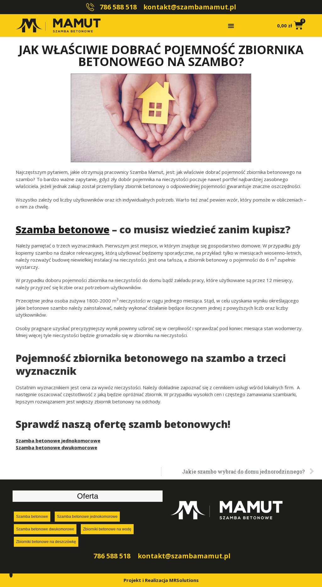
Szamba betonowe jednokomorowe (58, 440)
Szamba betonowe (32, 516)
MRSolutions (184, 580)
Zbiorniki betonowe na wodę (107, 529)
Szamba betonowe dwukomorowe (56, 447)
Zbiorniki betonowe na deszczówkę (46, 542)
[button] (231, 25)
